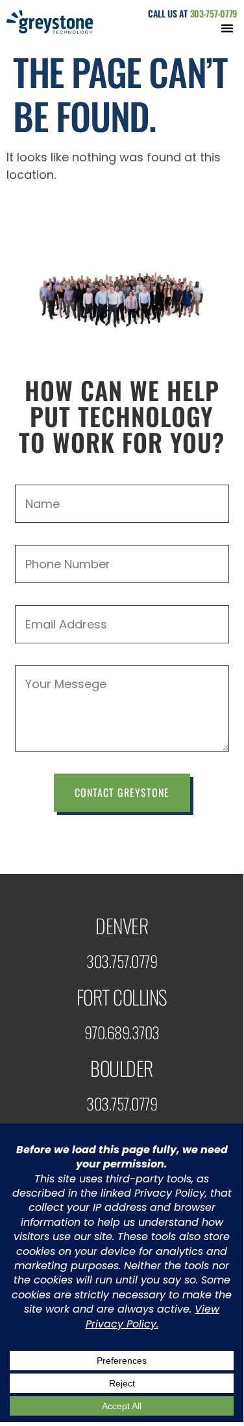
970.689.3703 (122, 1032)
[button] (227, 28)
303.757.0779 (121, 960)
